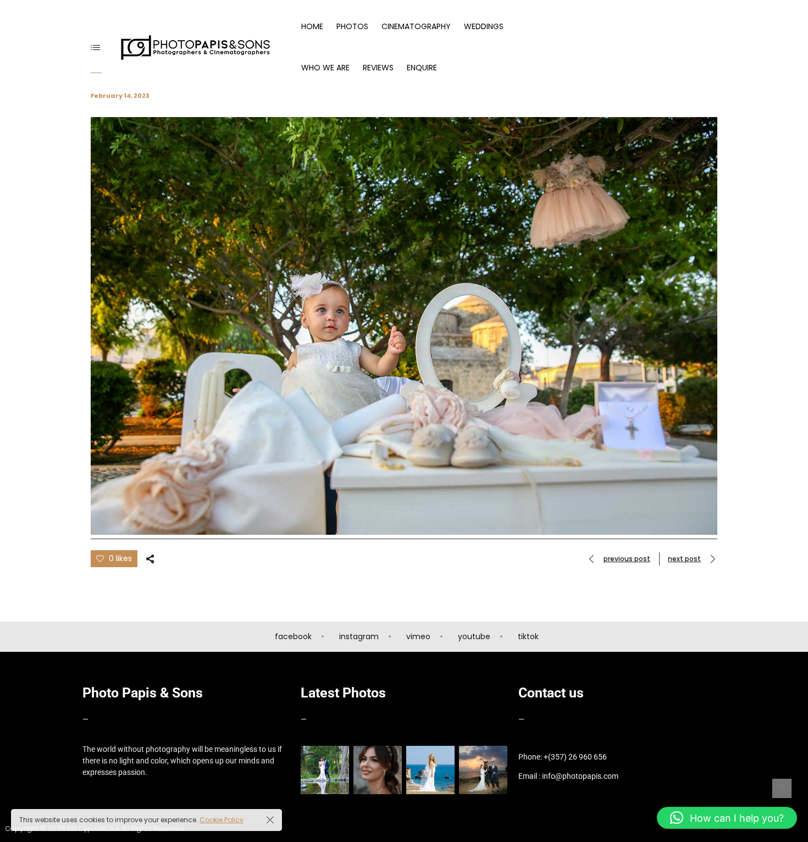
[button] (727, 818)
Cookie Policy (221, 819)
